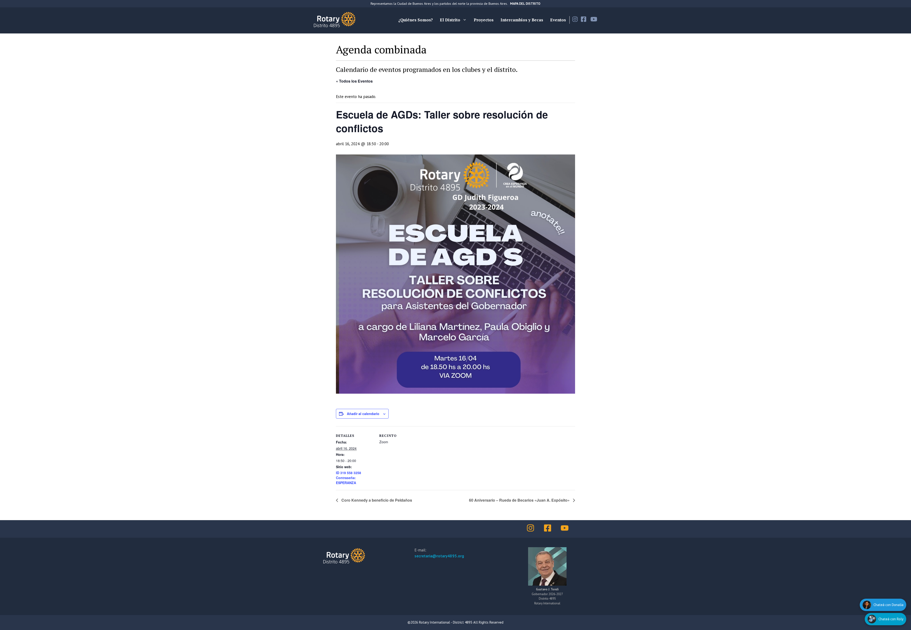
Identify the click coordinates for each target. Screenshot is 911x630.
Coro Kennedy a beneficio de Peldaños (376, 500)
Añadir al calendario (363, 413)
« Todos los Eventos (354, 81)
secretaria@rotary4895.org (439, 556)
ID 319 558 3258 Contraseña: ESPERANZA (348, 477)
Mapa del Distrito (525, 3)
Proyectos (483, 20)
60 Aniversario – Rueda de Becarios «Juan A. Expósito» (520, 500)
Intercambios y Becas (522, 20)
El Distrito (450, 20)
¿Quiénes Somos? (415, 20)
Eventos (558, 20)
